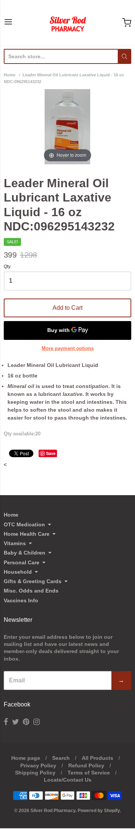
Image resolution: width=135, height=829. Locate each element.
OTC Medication (24, 524)
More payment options (68, 348)
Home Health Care (27, 534)
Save (51, 453)
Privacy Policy (38, 765)
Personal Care (21, 562)
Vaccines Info (21, 600)
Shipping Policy (35, 773)
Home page (25, 758)
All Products (97, 758)
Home (9, 75)
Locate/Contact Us (68, 780)
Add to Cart (67, 308)
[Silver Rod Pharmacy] (67, 22)
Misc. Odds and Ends (31, 591)
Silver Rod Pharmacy (52, 810)
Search (61, 758)
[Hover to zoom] (67, 126)
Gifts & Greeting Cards (33, 581)
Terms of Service (89, 773)
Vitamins (15, 543)
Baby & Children (24, 553)
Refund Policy (86, 765)
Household (18, 572)
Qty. (7, 266)
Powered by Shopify (99, 810)
